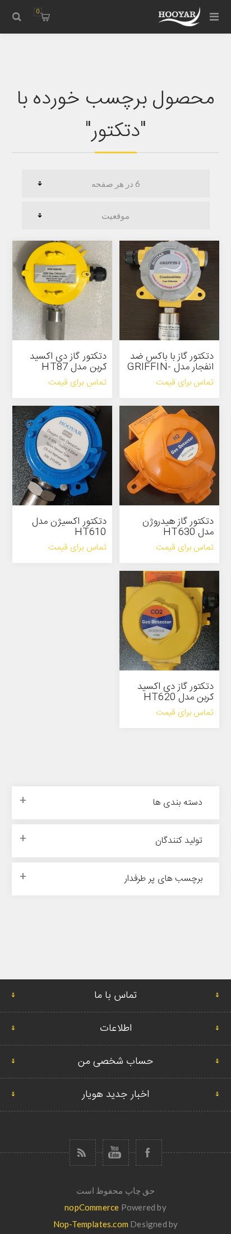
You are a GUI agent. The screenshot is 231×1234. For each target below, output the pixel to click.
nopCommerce (91, 1207)
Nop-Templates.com (90, 1224)
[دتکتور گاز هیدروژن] (169, 455)
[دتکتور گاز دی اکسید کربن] (169, 620)
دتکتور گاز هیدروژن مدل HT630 (178, 527)
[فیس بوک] (149, 1152)
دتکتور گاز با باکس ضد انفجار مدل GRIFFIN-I (170, 367)
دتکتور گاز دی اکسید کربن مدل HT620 (175, 692)
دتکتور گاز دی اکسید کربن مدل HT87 (68, 362)
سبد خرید (37, 12)
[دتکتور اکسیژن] (62, 455)
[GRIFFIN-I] (169, 290)
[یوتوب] (116, 1152)
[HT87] (62, 290)
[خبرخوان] (83, 1152)
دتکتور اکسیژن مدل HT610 (69, 527)
